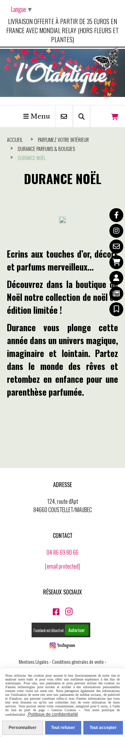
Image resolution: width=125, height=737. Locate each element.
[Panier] (116, 262)
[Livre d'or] (116, 309)
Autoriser (76, 629)
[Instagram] (116, 231)
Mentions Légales (33, 661)
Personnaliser (22, 727)
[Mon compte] (116, 278)
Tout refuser (63, 727)
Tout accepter (103, 727)
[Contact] (116, 246)
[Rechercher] (82, 116)
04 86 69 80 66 (62, 552)
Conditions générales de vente (78, 661)
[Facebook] (116, 215)
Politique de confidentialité (52, 714)
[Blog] (116, 294)
